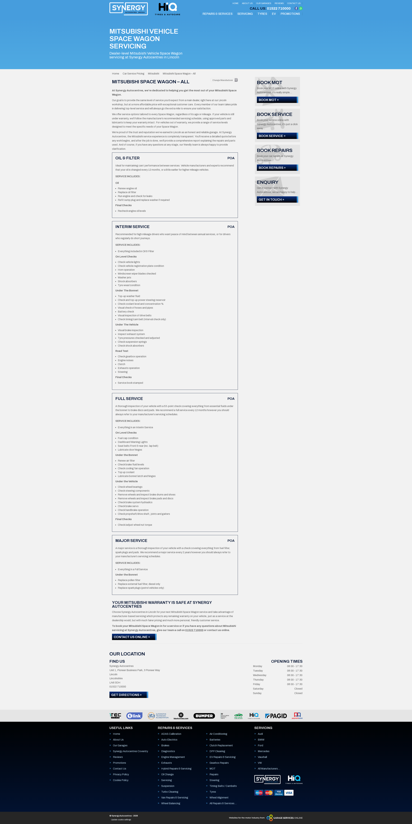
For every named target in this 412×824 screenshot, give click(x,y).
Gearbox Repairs (219, 763)
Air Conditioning (218, 734)
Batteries (215, 739)
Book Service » (272, 136)
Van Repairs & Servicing (174, 797)
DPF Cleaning (217, 751)
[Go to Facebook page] (296, 8)
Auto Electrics (169, 739)
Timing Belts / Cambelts (223, 786)
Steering (214, 780)
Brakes (165, 745)
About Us (247, 3)
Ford (260, 745)
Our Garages (263, 3)
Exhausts (166, 763)
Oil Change (167, 774)
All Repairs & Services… (223, 803)
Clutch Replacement (221, 745)
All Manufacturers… (269, 768)
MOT (212, 768)
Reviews (279, 3)
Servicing (245, 13)
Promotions (290, 13)
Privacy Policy (121, 774)
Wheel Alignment (219, 797)
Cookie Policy (120, 780)
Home (236, 3)
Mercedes (263, 751)
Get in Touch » (271, 199)
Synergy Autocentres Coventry (130, 751)
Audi (260, 734)
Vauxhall (262, 757)
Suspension (167, 786)
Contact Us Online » (132, 637)
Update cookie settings (121, 820)
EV (274, 13)
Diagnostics (168, 751)
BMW (261, 739)
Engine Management (173, 757)
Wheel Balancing (170, 803)
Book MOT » (269, 100)
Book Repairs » (272, 167)
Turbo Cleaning (169, 792)
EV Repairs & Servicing (223, 757)
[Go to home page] (144, 8)
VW (260, 763)
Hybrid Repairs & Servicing (176, 768)
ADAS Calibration (171, 734)
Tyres (262, 13)
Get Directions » (126, 695)
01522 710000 (270, 8)
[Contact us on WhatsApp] (301, 8)
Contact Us (294, 3)
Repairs (214, 774)
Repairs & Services (218, 13)
